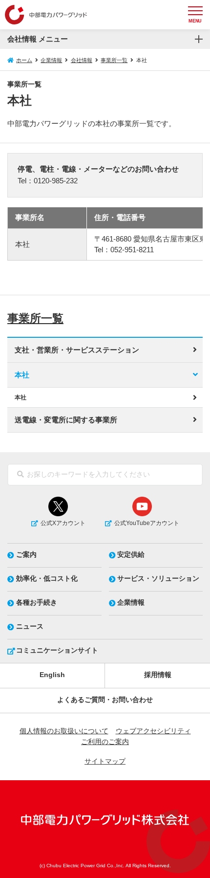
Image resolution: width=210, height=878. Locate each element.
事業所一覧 (114, 60)
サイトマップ (105, 761)
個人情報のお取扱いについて (64, 731)
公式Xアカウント (63, 523)
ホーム (24, 60)
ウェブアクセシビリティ (153, 731)
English (52, 675)
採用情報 (157, 675)
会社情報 (81, 60)
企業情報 (51, 60)
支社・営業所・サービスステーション (77, 350)
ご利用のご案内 (105, 742)
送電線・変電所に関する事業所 (66, 420)
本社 (22, 375)
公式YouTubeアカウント (146, 523)
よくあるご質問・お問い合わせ (105, 699)
